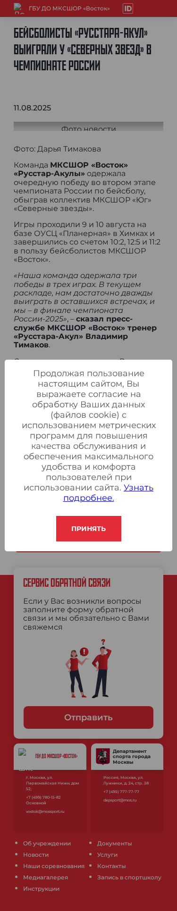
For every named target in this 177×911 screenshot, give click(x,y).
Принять (88, 528)
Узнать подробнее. (108, 492)
